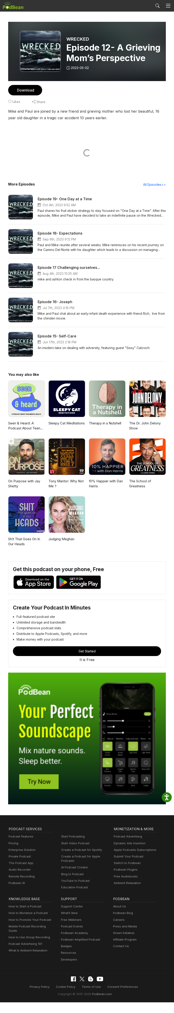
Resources (68, 952)
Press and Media (125, 926)
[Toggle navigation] (168, 6)
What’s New (69, 913)
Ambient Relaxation (127, 883)
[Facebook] (73, 978)
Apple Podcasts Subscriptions (135, 850)
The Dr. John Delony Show (145, 426)
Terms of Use (91, 986)
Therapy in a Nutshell (105, 423)
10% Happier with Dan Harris (106, 483)
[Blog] (90, 978)
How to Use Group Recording (29, 937)
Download (25, 90)
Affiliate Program (125, 939)
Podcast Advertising (128, 836)
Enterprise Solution (22, 850)
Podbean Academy (74, 933)
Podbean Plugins (126, 869)
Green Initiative (123, 933)
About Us (119, 906)
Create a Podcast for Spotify (81, 850)
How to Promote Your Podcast (30, 919)
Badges (66, 946)
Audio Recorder (20, 869)
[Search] (157, 5)
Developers (69, 959)
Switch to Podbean (127, 863)
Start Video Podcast (75, 843)
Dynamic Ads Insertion (129, 843)
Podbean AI (17, 883)
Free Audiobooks (126, 876)
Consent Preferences (122, 986)
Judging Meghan (61, 539)
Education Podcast (74, 887)
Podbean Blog (123, 913)
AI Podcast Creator (74, 867)
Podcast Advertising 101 (25, 944)
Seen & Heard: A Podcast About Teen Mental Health (24, 426)
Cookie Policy (65, 986)
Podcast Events (72, 926)
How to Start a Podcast (25, 906)
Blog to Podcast (72, 874)
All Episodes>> (154, 184)
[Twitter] (82, 979)
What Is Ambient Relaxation (28, 950)
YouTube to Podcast (75, 880)
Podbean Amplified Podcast (80, 939)
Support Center (72, 906)
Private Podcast (20, 856)
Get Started (87, 651)
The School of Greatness (140, 483)
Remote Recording (22, 876)
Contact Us (121, 946)
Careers (119, 919)
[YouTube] (100, 979)
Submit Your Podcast (128, 856)
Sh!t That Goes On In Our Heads (24, 541)
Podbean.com (102, 994)
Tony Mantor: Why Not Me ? (66, 483)
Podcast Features (21, 836)
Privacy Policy (39, 986)
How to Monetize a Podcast (28, 913)
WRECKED (77, 39)
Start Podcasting (73, 836)
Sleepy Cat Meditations (66, 423)
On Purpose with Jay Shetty (24, 483)
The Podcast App (21, 863)
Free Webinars (71, 919)
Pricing (13, 843)
